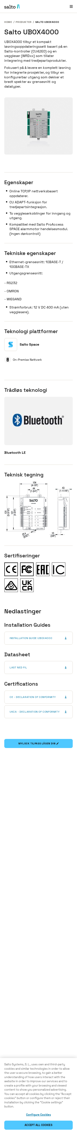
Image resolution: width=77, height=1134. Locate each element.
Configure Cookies (38, 1115)
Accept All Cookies (38, 1125)
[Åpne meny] (71, 6)
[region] (38, 1096)
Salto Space (29, 344)
